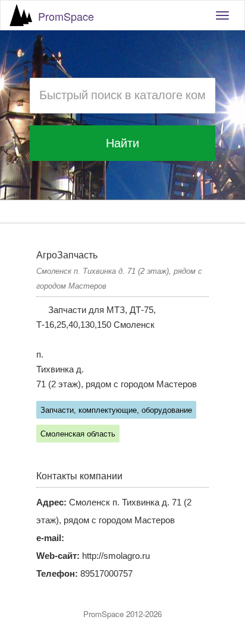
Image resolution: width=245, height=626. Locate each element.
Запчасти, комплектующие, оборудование (116, 410)
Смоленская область (77, 433)
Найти (122, 143)
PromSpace (66, 16)
